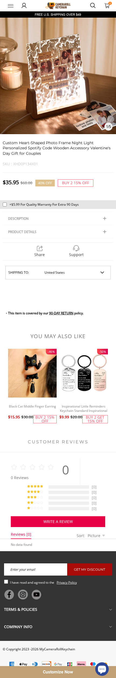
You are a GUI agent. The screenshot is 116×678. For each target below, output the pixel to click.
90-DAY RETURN (61, 313)
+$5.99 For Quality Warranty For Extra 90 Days (44, 204)
